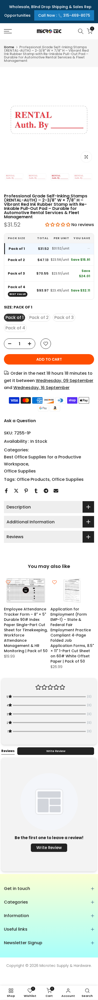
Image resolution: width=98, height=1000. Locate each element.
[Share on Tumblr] (36, 490)
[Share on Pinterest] (26, 490)
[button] (58, 225)
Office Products (33, 479)
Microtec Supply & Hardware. (65, 965)
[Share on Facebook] (6, 490)
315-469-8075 (76, 15)
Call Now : (64, 15)
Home (9, 47)
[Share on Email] (56, 490)
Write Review (55, 751)
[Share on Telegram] (46, 490)
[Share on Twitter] (16, 490)
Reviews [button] (8, 751)
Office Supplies (20, 471)
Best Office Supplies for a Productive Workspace (42, 460)
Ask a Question (20, 421)
